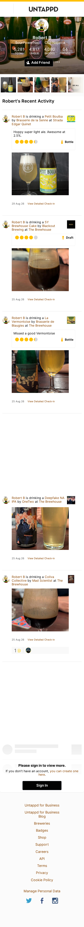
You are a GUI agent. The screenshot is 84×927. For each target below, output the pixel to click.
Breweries (42, 823)
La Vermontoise (30, 319)
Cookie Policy (42, 880)
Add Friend (40, 62)
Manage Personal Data (42, 891)
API (42, 859)
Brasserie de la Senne (32, 120)
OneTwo (28, 501)
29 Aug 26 (18, 203)
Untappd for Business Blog (42, 814)
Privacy (42, 873)
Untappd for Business (42, 805)
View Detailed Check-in (41, 203)
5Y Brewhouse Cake (30, 224)
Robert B (18, 116)
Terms (42, 866)
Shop (42, 837)
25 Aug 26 (18, 299)
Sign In (42, 785)
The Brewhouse (40, 229)
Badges (42, 830)
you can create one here (58, 772)
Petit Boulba (54, 116)
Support (42, 844)
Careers (42, 852)
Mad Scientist (42, 580)
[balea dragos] (28, 650)
